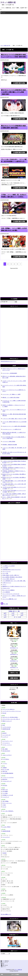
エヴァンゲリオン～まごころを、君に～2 (11, 719)
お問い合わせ (5, 965)
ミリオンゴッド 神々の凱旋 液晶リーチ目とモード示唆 (14, 418)
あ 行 (5, 613)
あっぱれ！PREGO (6, 826)
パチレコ (4, 584)
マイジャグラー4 (5, 837)
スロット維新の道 (8, 2)
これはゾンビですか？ (7, 755)
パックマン (4, 763)
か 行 (13, 613)
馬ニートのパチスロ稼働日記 (8, 590)
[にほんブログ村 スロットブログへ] (15, 697)
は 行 (22, 615)
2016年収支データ (14, 654)
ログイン (4, 966)
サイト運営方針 (5, 961)
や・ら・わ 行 (17, 617)
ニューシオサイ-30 (6, 735)
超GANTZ (4, 733)
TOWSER (4, 853)
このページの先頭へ (15, 974)
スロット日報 (5, 573)
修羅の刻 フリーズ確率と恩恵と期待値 (10, 397)
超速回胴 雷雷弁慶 (6, 831)
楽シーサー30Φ (5, 769)
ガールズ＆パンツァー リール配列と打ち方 (11, 429)
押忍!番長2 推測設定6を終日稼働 (9, 444)
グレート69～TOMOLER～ (8, 811)
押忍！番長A (5, 749)
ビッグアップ (5, 736)
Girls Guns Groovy (6, 750)
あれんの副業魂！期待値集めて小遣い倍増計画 (12, 577)
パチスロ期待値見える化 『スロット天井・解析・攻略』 (14, 580)
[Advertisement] (14, 29)
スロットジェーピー (6, 571)
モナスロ (4, 806)
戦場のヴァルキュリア (7, 721)
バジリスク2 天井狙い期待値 (8, 441)
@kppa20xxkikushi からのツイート (8, 361)
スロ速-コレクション (6, 582)
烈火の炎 (4, 713)
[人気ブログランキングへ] (13, 694)
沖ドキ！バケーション (7, 803)
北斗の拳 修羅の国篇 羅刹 (7, 773)
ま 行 (5, 617)
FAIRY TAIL (4, 771)
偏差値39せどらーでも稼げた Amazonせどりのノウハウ (14, 586)
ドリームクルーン (6, 742)
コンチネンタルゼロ (6, 727)
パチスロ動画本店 (6, 592)
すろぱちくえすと (6, 588)
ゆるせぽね (4, 785)
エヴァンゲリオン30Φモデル (8, 709)
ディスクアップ (5, 797)
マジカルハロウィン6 (6, 781)
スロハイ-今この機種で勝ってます (9, 599)
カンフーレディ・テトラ (7, 741)
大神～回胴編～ (5, 801)
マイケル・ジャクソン (7, 744)
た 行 (5, 615)
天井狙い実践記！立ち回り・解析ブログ (10, 575)
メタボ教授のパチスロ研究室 (8, 565)
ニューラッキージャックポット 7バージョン (11, 711)
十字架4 (4, 805)
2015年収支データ (14, 660)
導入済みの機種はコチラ (6, 914)
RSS (3, 963)
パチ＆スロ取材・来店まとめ (8, 578)
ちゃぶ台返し (5, 793)
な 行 (13, 615)
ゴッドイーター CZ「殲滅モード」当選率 (11, 394)
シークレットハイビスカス (8, 777)
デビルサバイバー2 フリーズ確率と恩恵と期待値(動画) (14, 426)
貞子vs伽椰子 (5, 791)
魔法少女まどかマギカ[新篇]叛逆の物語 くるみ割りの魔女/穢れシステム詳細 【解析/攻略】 (14, 92)
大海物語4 (4, 767)
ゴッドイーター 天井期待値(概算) (9, 373)
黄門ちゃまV (5, 789)
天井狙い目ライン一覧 (14, 611)
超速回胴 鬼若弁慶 (6, 728)
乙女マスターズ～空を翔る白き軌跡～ (10, 717)
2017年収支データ (14, 647)
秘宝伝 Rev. (4, 779)
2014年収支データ (14, 667)
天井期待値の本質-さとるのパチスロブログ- (11, 569)
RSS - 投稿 (5, 603)
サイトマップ (5, 962)
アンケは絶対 (5, 567)
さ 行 (22, 613)
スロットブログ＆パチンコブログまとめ (10, 593)
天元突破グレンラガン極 (7, 795)
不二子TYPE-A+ (5, 759)
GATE (3, 725)
